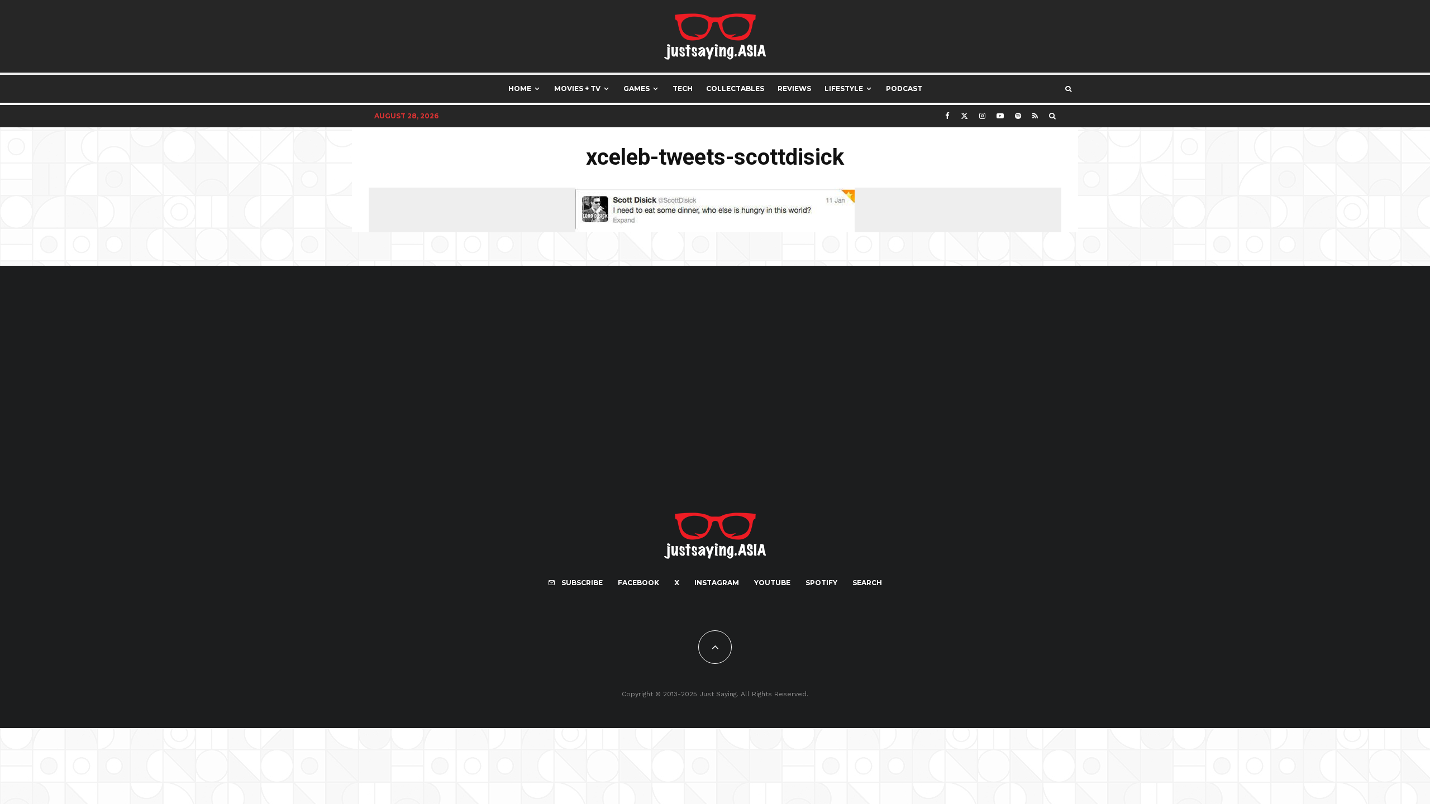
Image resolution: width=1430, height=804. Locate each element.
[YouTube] (1000, 116)
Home (519, 88)
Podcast (904, 88)
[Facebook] (947, 116)
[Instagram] (982, 116)
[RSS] (1035, 116)
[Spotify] (1018, 116)
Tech (683, 88)
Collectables (735, 88)
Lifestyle (843, 88)
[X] (964, 116)
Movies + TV (577, 88)
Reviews (794, 88)
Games (636, 88)
